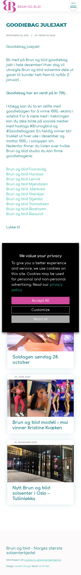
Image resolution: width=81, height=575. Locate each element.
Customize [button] (40, 310)
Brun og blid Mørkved (25, 189)
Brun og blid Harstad (24, 174)
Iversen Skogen (23, 566)
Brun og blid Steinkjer (25, 194)
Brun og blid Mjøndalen (27, 184)
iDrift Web (44, 566)
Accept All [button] (40, 300)
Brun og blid (24, 5)
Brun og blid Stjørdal (24, 199)
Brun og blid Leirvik (23, 179)
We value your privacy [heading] (40, 256)
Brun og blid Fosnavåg (26, 169)
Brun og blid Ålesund (24, 214)
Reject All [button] (41, 319)
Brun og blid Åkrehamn (26, 209)
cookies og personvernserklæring (42, 560)
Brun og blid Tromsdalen (27, 204)
